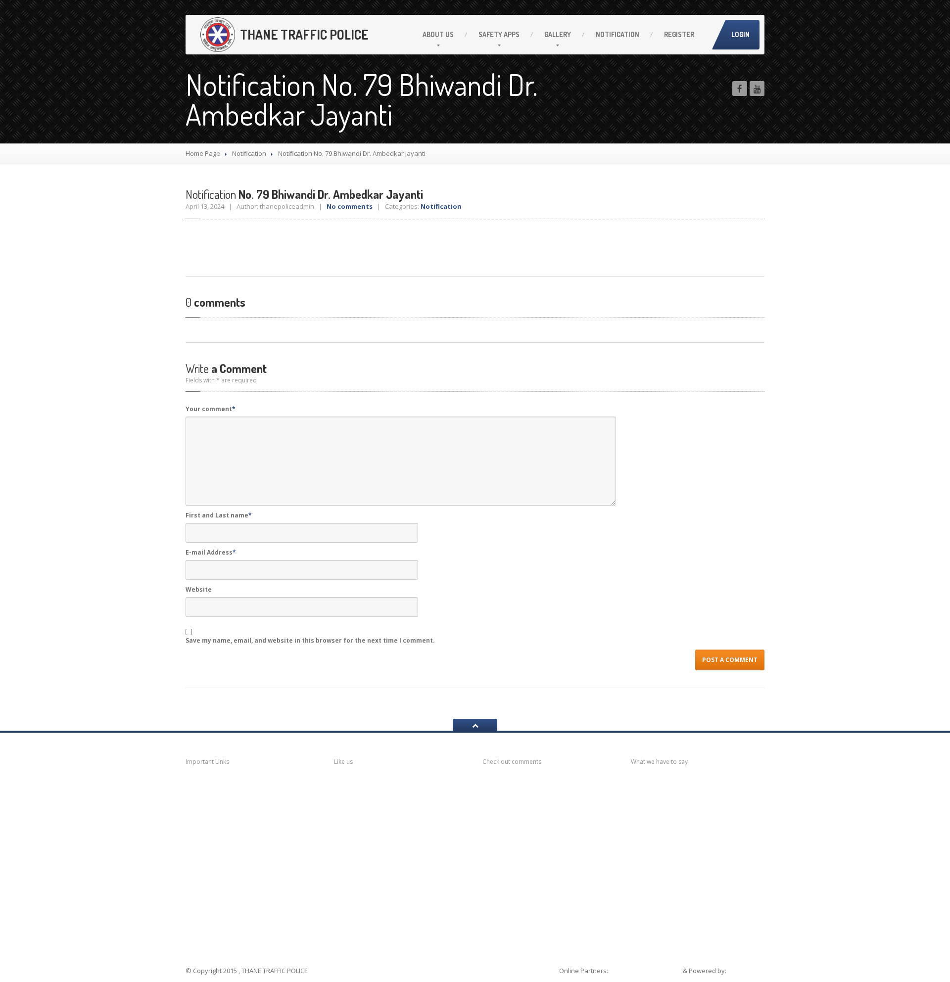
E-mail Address (211, 552)
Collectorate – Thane (237, 926)
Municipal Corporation (237, 803)
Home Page (203, 153)
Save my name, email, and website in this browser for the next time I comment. (310, 640)
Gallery (557, 34)
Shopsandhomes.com (646, 970)
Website (199, 589)
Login (740, 34)
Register (679, 34)
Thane (209, 906)
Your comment (211, 409)
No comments (350, 206)
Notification (617, 34)
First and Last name (219, 515)
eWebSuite (746, 970)
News (208, 785)
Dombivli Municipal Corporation (232, 845)
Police (209, 887)
